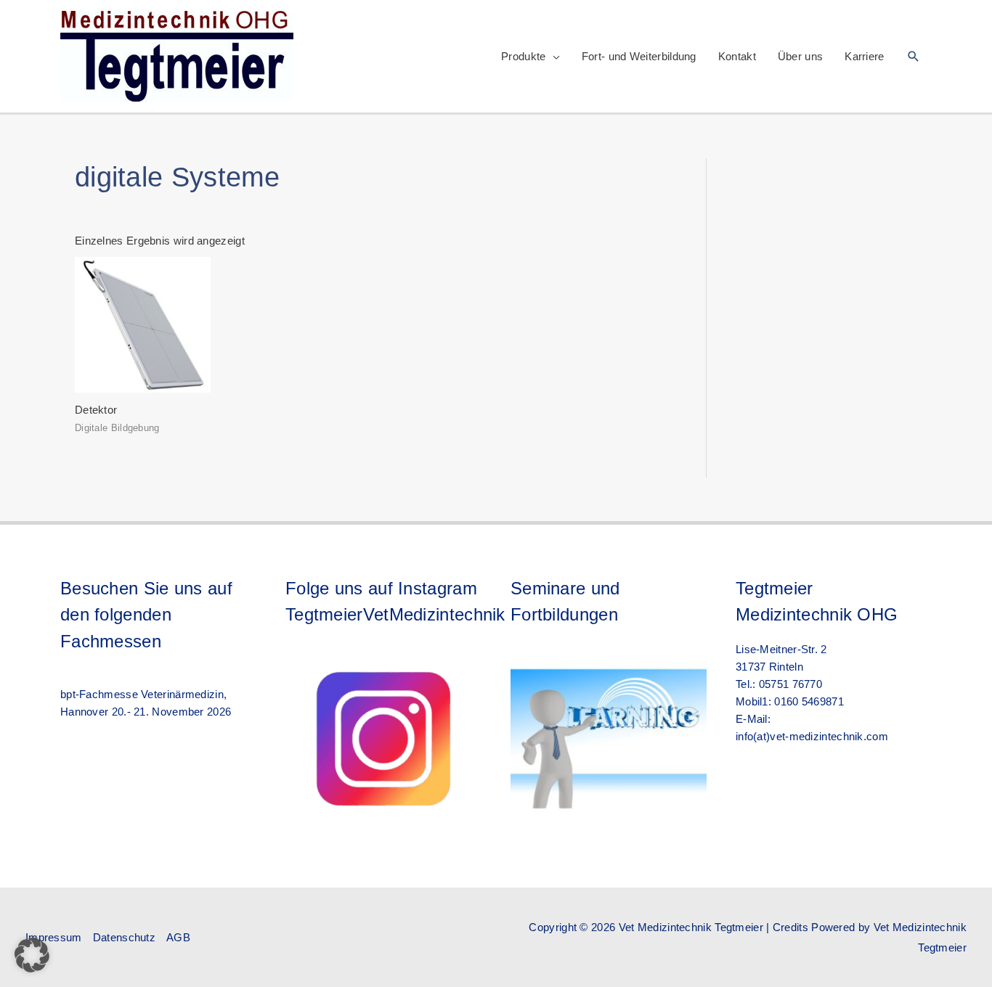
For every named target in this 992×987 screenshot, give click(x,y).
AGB (178, 937)
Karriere (864, 56)
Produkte (523, 56)
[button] (913, 56)
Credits (790, 927)
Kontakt (737, 56)
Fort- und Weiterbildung (639, 56)
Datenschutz (124, 937)
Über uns (800, 56)
